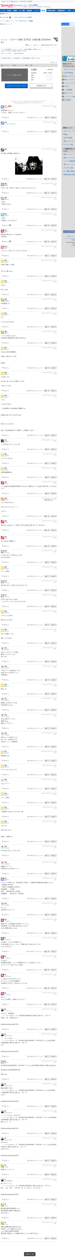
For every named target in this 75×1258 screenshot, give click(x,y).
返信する (6, 117)
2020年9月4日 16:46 (48, 395)
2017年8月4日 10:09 (48, 937)
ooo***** (6, 262)
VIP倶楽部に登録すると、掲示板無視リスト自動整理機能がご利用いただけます (20, 58)
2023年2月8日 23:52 (48, 122)
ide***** (6, 499)
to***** (6, 483)
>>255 (3, 218)
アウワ (6, 781)
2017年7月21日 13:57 (47, 974)
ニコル (6, 1167)
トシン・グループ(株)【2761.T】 (19, 21)
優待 (26, 65)
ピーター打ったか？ (10, 124)
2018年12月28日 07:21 (47, 698)
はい (47, 117)
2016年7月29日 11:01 (47, 1083)
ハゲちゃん (7, 921)
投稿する (28, 1254)
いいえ (53, 117)
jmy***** (6, 107)
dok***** (6, 199)
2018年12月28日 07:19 (47, 714)
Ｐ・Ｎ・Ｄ (7, 1010)
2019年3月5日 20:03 (48, 536)
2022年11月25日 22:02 (47, 213)
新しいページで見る (6, 53)
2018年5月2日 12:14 (48, 878)
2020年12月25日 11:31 (47, 313)
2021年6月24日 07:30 (47, 299)
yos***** (6, 215)
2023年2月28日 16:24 (47, 106)
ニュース (36, 10)
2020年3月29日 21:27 (47, 440)
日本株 (9, 10)
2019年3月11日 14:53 (47, 520)
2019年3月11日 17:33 (47, 498)
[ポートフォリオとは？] (10, 17)
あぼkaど (7, 300)
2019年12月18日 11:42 (47, 468)
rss (55, 45)
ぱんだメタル (8, 1035)
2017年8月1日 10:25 (48, 956)
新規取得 (35, 5)
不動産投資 (60, 10)
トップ (3, 10)
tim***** (6, 1062)
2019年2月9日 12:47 (48, 647)
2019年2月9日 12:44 (48, 666)
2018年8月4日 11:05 (48, 807)
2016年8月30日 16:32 (47, 1061)
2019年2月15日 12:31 (47, 550)
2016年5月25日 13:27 (47, 1204)
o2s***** (6, 248)
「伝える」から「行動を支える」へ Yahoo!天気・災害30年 (16, 1)
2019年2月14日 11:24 (47, 611)
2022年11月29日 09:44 (47, 183)
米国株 (15, 10)
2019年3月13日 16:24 (47, 482)
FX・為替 (22, 10)
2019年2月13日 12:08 (47, 629)
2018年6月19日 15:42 (47, 862)
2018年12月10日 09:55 (47, 751)
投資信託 (29, 10)
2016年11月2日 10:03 (47, 1009)
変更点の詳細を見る (19, 53)
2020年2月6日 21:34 (48, 454)
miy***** (6, 231)
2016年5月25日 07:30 (47, 1222)
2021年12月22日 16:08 (47, 260)
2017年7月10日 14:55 (47, 992)
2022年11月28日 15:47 (47, 197)
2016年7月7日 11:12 (48, 1111)
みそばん (6, 649)
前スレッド (54, 62)
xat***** (6, 333)
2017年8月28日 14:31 (47, 919)
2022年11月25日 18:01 (47, 230)
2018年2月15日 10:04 (47, 903)
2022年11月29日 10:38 (47, 149)
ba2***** (6, 880)
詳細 (2, 65)
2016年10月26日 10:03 (47, 1034)
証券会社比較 (51, 10)
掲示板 (43, 10)
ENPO (6, 185)
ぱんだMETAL (8, 1181)
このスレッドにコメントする (16, 85)
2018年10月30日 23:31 (47, 779)
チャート (8, 65)
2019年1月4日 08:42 (48, 684)
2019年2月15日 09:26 (47, 567)
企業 (31, 65)
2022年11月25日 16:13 (47, 246)
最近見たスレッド (5, 24)
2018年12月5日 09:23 (47, 765)
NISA (69, 10)
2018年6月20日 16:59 (47, 846)
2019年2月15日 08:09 (47, 595)
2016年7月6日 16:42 (48, 1138)
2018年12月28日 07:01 (47, 733)
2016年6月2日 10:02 (48, 1179)
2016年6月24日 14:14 (47, 1165)
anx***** (6, 441)
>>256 (3, 202)
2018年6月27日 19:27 (47, 821)
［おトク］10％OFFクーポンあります (41, 6)
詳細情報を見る (41, 85)
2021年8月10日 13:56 (47, 280)
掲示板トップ (4, 13)
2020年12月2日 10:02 (47, 331)
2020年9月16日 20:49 (47, 347)
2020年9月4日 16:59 (48, 372)
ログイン (25, 6)
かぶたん (6, 552)
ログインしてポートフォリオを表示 (23, 17)
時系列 (14, 65)
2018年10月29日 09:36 (47, 793)
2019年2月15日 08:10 (47, 581)
